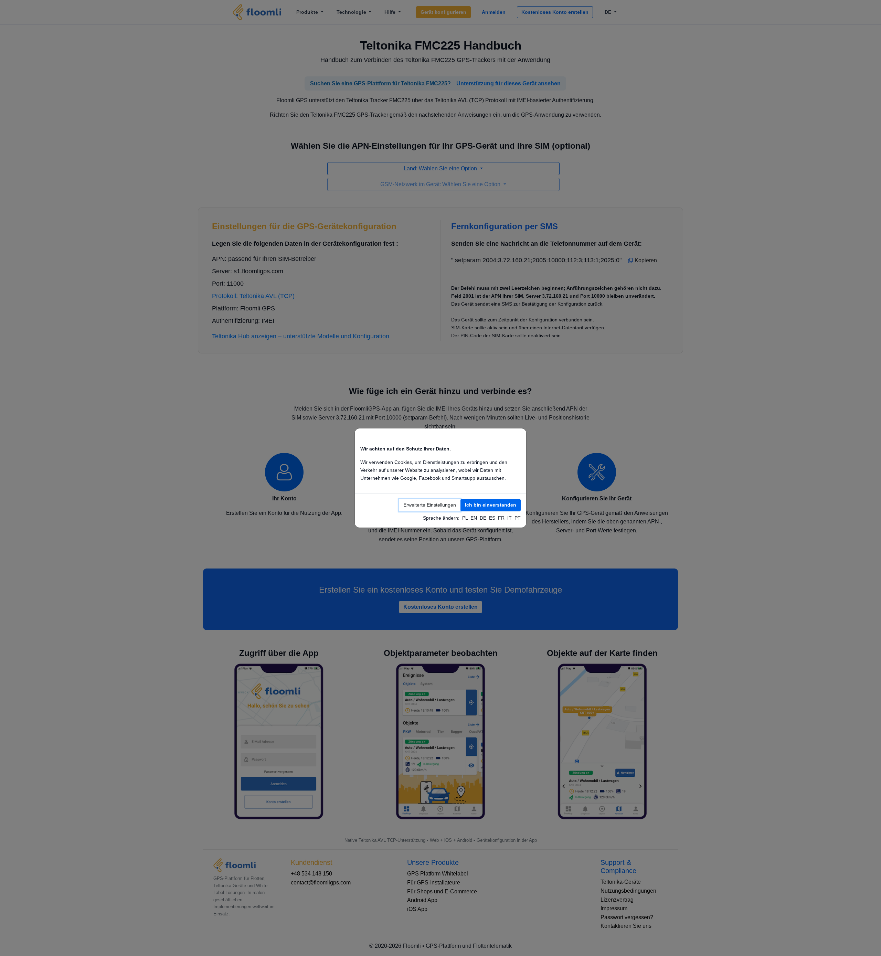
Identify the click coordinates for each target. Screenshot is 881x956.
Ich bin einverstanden (490, 505)
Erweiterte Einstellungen (429, 505)
